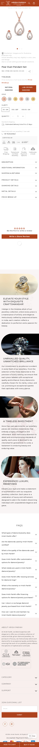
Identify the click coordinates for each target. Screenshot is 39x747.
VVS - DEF (15, 109)
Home (10, 8)
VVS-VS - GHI (26, 109)
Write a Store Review (19, 236)
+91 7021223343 (9, 134)
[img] (19, 228)
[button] (2, 3)
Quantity (5, 116)
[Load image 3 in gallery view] (21, 48)
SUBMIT (19, 715)
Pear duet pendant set (22, 8)
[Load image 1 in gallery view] (17, 48)
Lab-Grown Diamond (27, 88)
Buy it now (29, 745)
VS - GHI (5, 109)
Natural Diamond (9, 88)
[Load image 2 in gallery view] (19, 48)
